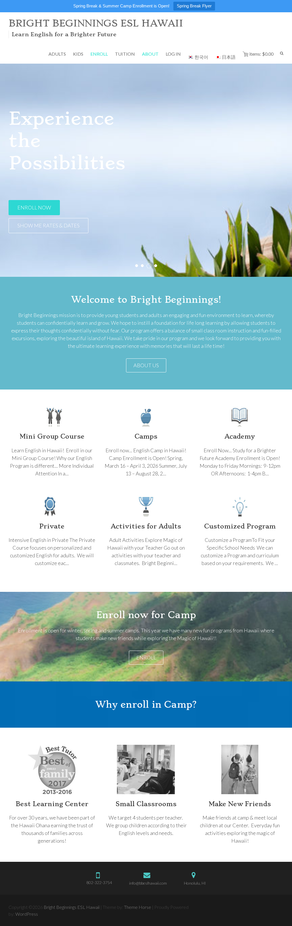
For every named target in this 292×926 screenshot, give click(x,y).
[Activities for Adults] (146, 507)
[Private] (52, 507)
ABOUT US (146, 365)
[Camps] (146, 417)
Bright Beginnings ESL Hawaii (96, 23)
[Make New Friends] (239, 769)
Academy (240, 436)
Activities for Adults (146, 526)
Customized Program (240, 526)
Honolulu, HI (195, 883)
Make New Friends (240, 804)
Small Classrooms (146, 804)
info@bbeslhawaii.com (148, 883)
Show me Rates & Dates (48, 225)
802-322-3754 (99, 882)
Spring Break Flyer (194, 5)
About (150, 54)
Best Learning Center (52, 804)
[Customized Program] (240, 507)
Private (51, 526)
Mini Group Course (52, 436)
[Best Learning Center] (52, 769)
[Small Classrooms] (145, 769)
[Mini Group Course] (52, 417)
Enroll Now (34, 207)
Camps (146, 436)
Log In (173, 54)
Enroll (146, 657)
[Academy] (240, 417)
